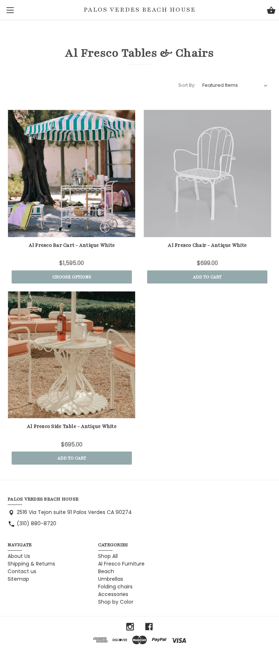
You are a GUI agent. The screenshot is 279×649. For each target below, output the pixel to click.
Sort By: (186, 85)
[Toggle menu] (10, 10)
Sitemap (18, 579)
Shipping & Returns (31, 563)
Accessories (113, 594)
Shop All (108, 556)
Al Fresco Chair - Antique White (207, 245)
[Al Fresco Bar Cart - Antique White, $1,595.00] (72, 173)
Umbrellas (110, 579)
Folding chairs (115, 586)
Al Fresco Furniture (121, 563)
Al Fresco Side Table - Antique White (72, 426)
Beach (106, 571)
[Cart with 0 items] (271, 11)
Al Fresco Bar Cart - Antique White (72, 245)
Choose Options (71, 277)
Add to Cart (207, 277)
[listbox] (235, 85)
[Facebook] (149, 626)
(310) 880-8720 (36, 523)
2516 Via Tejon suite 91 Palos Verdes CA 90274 (74, 512)
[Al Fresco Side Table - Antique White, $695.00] (72, 355)
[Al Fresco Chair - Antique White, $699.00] (207, 173)
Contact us (22, 571)
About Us (19, 556)
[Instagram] (130, 626)
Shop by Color (115, 601)
